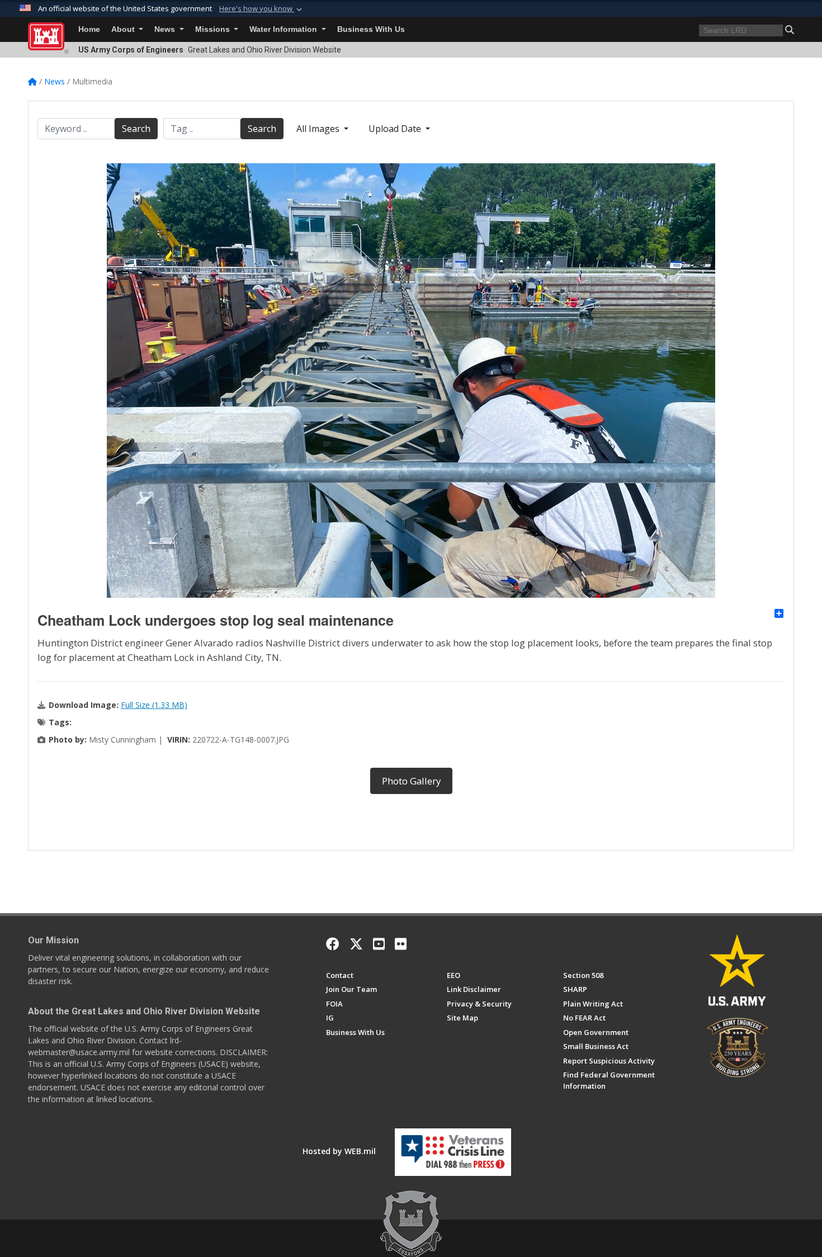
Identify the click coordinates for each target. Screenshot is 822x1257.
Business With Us (371, 29)
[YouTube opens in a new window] (379, 944)
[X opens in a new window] (356, 944)
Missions (213, 29)
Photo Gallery (411, 780)
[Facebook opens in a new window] (332, 944)
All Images (319, 128)
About (124, 29)
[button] (261, 9)
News (165, 29)
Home (89, 29)
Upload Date (396, 128)
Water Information (284, 29)
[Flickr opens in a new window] (401, 944)
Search (136, 128)
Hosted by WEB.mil (339, 1151)
